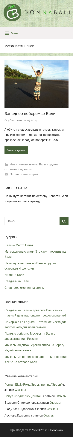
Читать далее (16, 150)
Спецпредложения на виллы (24, 287)
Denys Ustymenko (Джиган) (23, 396)
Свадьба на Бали (16, 281)
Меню (15, 33)
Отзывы (20, 390)
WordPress (40, 430)
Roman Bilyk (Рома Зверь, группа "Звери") (33, 384)
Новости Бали (14, 275)
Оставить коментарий (24, 174)
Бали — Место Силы (18, 245)
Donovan (56, 430)
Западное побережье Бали (29, 113)
